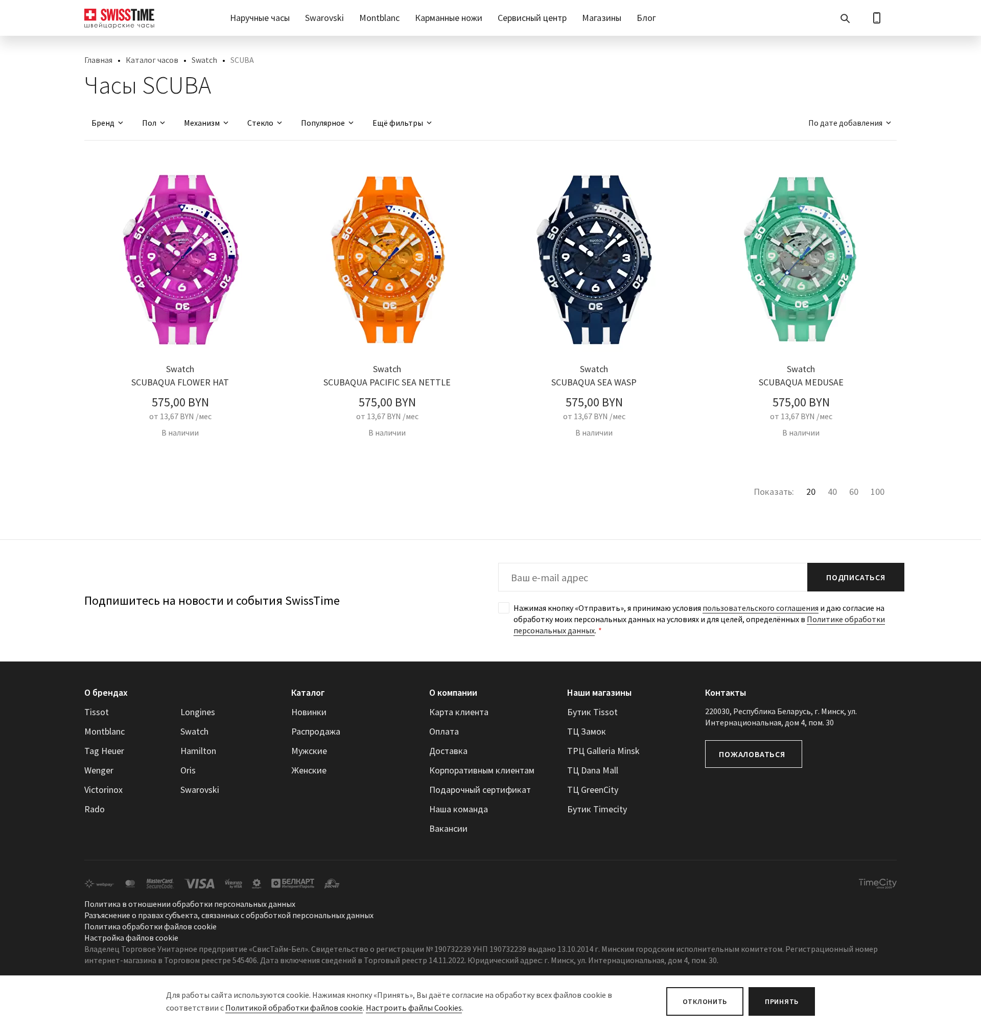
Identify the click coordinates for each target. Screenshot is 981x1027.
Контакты (725, 692)
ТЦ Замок (586, 731)
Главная (98, 60)
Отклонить (705, 1001)
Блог (646, 18)
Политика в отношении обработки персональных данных (189, 904)
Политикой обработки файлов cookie (294, 1007)
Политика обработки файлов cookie (150, 926)
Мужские (309, 751)
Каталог (308, 692)
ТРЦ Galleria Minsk (603, 751)
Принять (782, 1001)
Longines (197, 712)
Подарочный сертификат (480, 789)
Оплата (444, 731)
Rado (94, 809)
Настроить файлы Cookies (414, 1007)
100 (877, 491)
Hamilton (198, 751)
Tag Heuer (104, 751)
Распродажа (315, 731)
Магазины (601, 18)
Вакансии (448, 828)
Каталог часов (152, 60)
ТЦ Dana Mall (592, 770)
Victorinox (103, 789)
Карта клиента (458, 712)
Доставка (448, 751)
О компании (453, 692)
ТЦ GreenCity (592, 789)
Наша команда (458, 809)
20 (810, 491)
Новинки (308, 712)
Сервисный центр (532, 18)
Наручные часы (260, 18)
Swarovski (324, 18)
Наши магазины (599, 692)
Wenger (98, 770)
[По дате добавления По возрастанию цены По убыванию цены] (845, 122)
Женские (308, 770)
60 (853, 491)
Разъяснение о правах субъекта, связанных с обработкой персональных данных (228, 915)
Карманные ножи (448, 18)
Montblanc (379, 18)
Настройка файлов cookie (131, 937)
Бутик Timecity (597, 809)
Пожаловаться (752, 754)
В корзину (180, 455)
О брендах (106, 692)
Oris (188, 770)
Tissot (96, 712)
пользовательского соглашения (761, 608)
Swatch (204, 60)
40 (832, 491)
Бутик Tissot (592, 712)
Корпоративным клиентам (481, 770)
